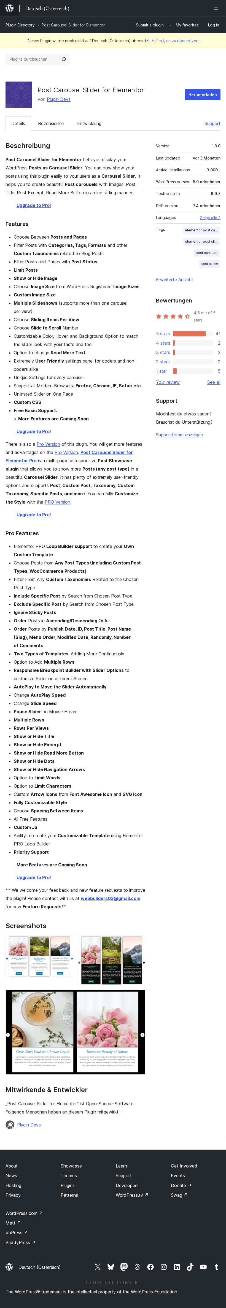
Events (178, 1175)
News (11, 1175)
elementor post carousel (202, 230)
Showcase (71, 1166)
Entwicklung (89, 123)
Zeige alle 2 (210, 217)
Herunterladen (203, 94)
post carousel (207, 253)
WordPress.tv (132, 1195)
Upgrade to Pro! (34, 205)
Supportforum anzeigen (179, 434)
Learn (121, 1166)
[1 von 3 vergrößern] (66, 943)
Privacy (13, 1195)
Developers (127, 1185)
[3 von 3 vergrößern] (138, 997)
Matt (13, 1223)
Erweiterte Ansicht (174, 279)
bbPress (17, 1232)
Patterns (69, 1195)
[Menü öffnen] (217, 8)
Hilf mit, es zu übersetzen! (176, 40)
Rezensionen (51, 123)
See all (213, 382)
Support (212, 123)
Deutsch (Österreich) (39, 1267)
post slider (209, 264)
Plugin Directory (20, 25)
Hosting (13, 1185)
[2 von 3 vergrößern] (138, 943)
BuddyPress (21, 1242)
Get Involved (184, 1166)
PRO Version (57, 502)
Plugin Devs (59, 99)
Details (18, 123)
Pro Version (48, 444)
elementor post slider (202, 241)
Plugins (68, 1185)
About (12, 1166)
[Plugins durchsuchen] (63, 59)
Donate (181, 1185)
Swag (179, 1195)
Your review (168, 382)
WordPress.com (24, 1213)
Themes (69, 1175)
